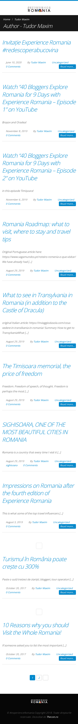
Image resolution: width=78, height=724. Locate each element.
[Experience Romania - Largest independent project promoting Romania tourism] (39, 9)
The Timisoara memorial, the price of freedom (36, 369)
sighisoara (11, 465)
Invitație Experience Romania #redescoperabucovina (36, 46)
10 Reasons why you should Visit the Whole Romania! (35, 628)
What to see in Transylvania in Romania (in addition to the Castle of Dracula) (37, 302)
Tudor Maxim (38, 62)
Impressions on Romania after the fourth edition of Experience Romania (38, 492)
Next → (45, 678)
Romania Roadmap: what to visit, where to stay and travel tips (36, 231)
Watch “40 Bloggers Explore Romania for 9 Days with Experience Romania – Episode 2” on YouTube (39, 166)
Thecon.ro (52, 716)
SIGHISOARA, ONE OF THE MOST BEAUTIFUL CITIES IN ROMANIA (34, 431)
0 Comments (13, 66)
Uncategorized (60, 62)
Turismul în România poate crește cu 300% (34, 562)
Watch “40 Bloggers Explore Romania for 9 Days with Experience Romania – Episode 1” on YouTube (39, 98)
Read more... (67, 66)
